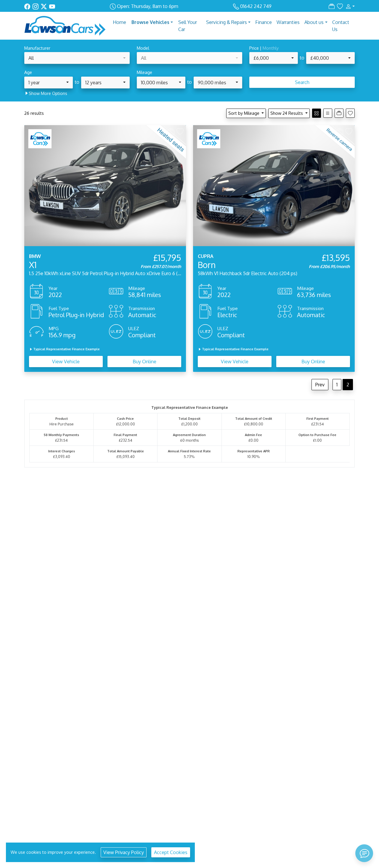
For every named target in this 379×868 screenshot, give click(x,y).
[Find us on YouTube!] (52, 6)
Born (207, 264)
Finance (263, 22)
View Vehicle (66, 361)
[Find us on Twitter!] (45, 6)
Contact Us (340, 25)
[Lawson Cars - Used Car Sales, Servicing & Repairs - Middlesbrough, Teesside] (65, 25)
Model (143, 48)
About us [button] (314, 22)
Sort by (243, 113)
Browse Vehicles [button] (150, 22)
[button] (349, 6)
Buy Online (144, 361)
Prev (320, 385)
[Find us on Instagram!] (37, 6)
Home (119, 22)
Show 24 (286, 113)
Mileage (144, 72)
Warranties (288, 22)
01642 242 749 (256, 6)
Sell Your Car (187, 25)
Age (28, 72)
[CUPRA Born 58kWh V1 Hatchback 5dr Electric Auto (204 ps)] (274, 185)
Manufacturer (37, 48)
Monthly (271, 48)
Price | (264, 48)
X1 (33, 264)
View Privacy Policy (123, 852)
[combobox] (77, 58)
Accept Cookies (170, 852)
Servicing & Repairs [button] (226, 22)
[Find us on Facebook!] (28, 6)
